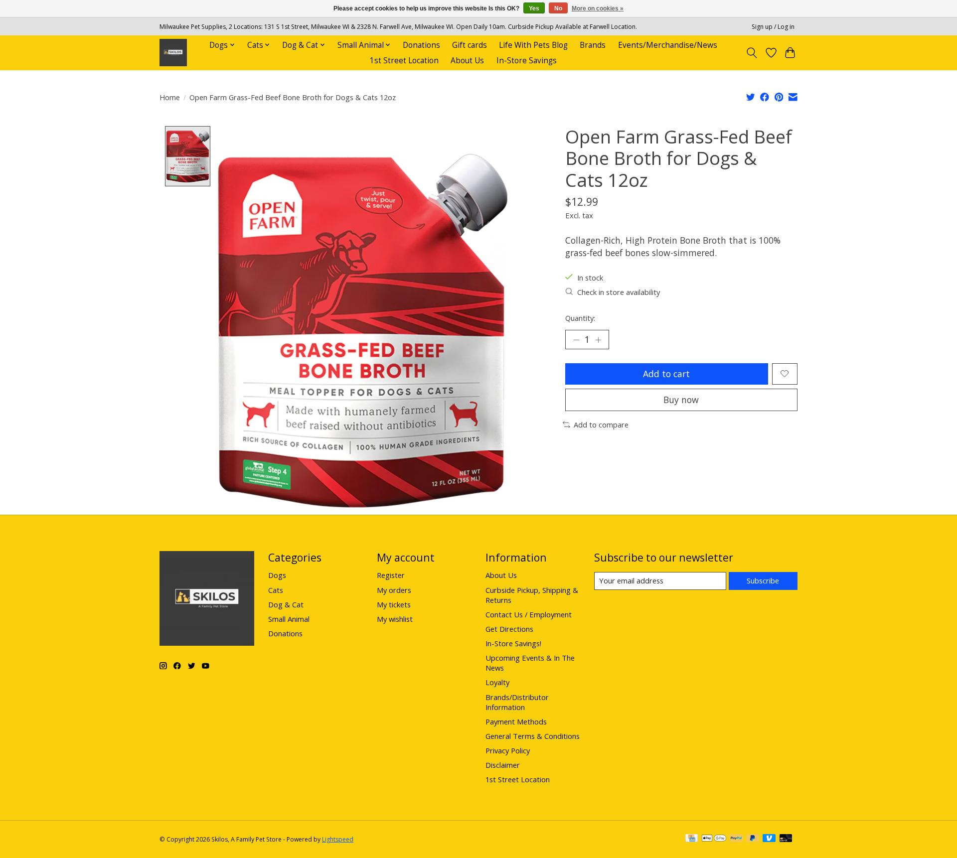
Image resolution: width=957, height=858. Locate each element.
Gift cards (469, 45)
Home (170, 97)
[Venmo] (769, 839)
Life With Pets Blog (533, 45)
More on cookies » (598, 8)
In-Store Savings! (513, 643)
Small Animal (289, 619)
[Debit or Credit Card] (786, 839)
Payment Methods (516, 721)
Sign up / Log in (773, 26)
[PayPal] (736, 839)
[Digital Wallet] (714, 839)
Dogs (277, 575)
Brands (593, 45)
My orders (394, 590)
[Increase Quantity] (598, 340)
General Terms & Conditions (532, 736)
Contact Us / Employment (528, 614)
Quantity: (580, 318)
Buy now (681, 400)
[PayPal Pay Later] (752, 839)
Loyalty (497, 682)
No (558, 8)
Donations (421, 45)
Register (391, 575)
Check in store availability (618, 292)
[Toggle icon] (752, 53)
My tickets (394, 604)
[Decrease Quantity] (576, 340)
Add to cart (666, 374)
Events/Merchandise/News (667, 45)
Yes (534, 8)
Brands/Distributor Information (517, 702)
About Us (467, 60)
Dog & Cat (286, 604)
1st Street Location (404, 60)
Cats (275, 590)
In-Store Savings (526, 60)
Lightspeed (337, 839)
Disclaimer (502, 765)
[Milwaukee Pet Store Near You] (173, 52)
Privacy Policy (507, 750)
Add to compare (601, 424)
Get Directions (509, 629)
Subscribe (763, 580)
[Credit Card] (691, 839)
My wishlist (395, 619)
